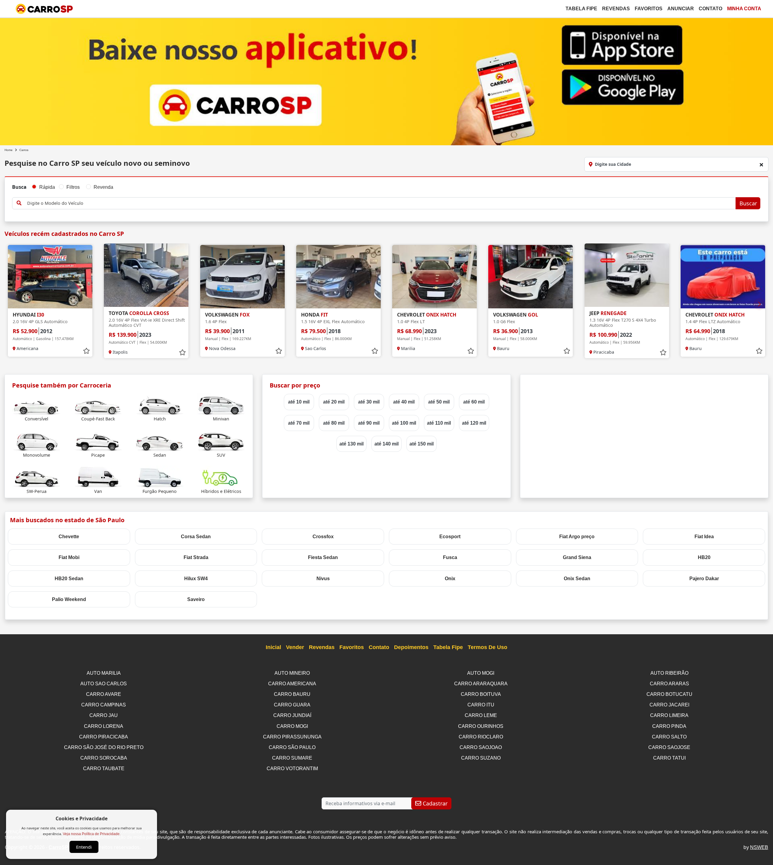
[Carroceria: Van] (98, 476)
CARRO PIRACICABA (103, 736)
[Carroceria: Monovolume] (36, 440)
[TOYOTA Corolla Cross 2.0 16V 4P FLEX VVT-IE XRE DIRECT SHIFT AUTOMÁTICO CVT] (146, 275)
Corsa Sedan (196, 536)
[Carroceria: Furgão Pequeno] (159, 476)
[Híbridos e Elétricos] (221, 476)
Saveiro (196, 599)
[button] (759, 304)
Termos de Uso (487, 647)
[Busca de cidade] (761, 164)
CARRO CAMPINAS (103, 704)
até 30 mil (369, 401)
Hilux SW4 (196, 578)
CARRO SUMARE (292, 757)
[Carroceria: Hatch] (159, 404)
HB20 (704, 557)
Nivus (323, 578)
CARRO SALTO (669, 736)
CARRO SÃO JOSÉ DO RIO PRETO (103, 747)
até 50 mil (439, 401)
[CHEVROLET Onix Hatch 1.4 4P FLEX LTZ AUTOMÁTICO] (723, 276)
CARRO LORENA (103, 726)
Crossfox (323, 536)
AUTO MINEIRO (292, 673)
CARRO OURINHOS (480, 726)
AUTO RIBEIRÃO (669, 673)
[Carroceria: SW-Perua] (36, 476)
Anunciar (680, 8)
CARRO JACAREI (669, 704)
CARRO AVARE (103, 694)
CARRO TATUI (669, 757)
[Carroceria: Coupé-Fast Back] (98, 404)
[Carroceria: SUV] (221, 440)
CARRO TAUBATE (103, 768)
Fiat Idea (704, 536)
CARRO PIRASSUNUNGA (292, 736)
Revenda (103, 187)
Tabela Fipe (581, 8)
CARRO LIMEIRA (669, 715)
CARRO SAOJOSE (669, 747)
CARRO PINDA (669, 726)
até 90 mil (369, 423)
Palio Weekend (69, 599)
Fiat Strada (196, 557)
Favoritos (648, 8)
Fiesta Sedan (323, 557)
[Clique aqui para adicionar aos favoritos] (86, 351)
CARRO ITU (480, 704)
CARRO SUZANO (481, 757)
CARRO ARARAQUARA (481, 683)
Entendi (84, 847)
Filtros (73, 187)
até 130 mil (351, 443)
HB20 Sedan (69, 578)
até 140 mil (386, 443)
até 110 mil (439, 423)
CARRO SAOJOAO (481, 747)
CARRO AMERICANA (292, 683)
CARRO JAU (103, 715)
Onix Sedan (577, 578)
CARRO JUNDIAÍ (292, 715)
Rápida (47, 187)
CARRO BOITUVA (481, 694)
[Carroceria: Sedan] (159, 440)
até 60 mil (474, 401)
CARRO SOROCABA (103, 757)
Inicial (273, 647)
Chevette (69, 536)
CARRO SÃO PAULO (292, 747)
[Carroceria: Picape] (98, 440)
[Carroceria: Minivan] (221, 404)
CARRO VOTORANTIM (292, 768)
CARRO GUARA (292, 704)
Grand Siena (577, 557)
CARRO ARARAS (669, 683)
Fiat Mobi (69, 557)
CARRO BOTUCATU (669, 694)
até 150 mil (421, 443)
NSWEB (759, 847)
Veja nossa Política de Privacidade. (91, 834)
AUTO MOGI (480, 673)
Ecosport (449, 536)
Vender (295, 647)
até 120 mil (474, 423)
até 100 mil (404, 423)
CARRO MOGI (292, 726)
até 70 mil (299, 423)
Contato (710, 8)
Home (9, 150)
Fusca (450, 557)
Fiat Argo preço (577, 536)
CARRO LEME (481, 715)
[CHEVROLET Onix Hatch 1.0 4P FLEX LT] (434, 276)
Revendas (616, 8)
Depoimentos (411, 647)
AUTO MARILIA (104, 673)
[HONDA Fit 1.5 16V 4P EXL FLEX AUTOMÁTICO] (338, 276)
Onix (450, 578)
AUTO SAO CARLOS (103, 683)
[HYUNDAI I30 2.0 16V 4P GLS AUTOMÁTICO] (50, 276)
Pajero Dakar (704, 578)
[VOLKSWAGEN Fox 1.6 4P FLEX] (242, 276)
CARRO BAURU (292, 694)
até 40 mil (404, 401)
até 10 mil (299, 401)
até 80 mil (334, 423)
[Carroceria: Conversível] (36, 404)
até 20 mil (334, 401)
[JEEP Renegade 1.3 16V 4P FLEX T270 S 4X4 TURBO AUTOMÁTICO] (627, 275)
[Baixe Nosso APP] (386, 80)
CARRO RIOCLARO (481, 736)
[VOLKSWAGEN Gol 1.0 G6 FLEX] (530, 276)
